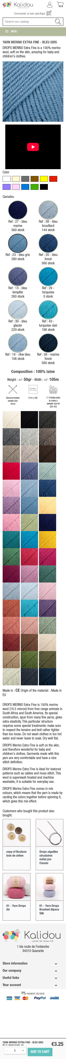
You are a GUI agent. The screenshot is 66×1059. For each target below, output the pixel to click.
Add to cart (40, 1052)
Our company (12, 970)
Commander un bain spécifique (30, 14)
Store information (15, 963)
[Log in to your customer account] (49, 5)
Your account (12, 985)
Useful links (11, 978)
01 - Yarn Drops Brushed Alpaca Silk (49, 910)
